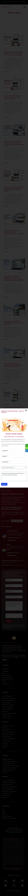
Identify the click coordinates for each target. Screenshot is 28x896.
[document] (14, 448)
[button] (26, 410)
